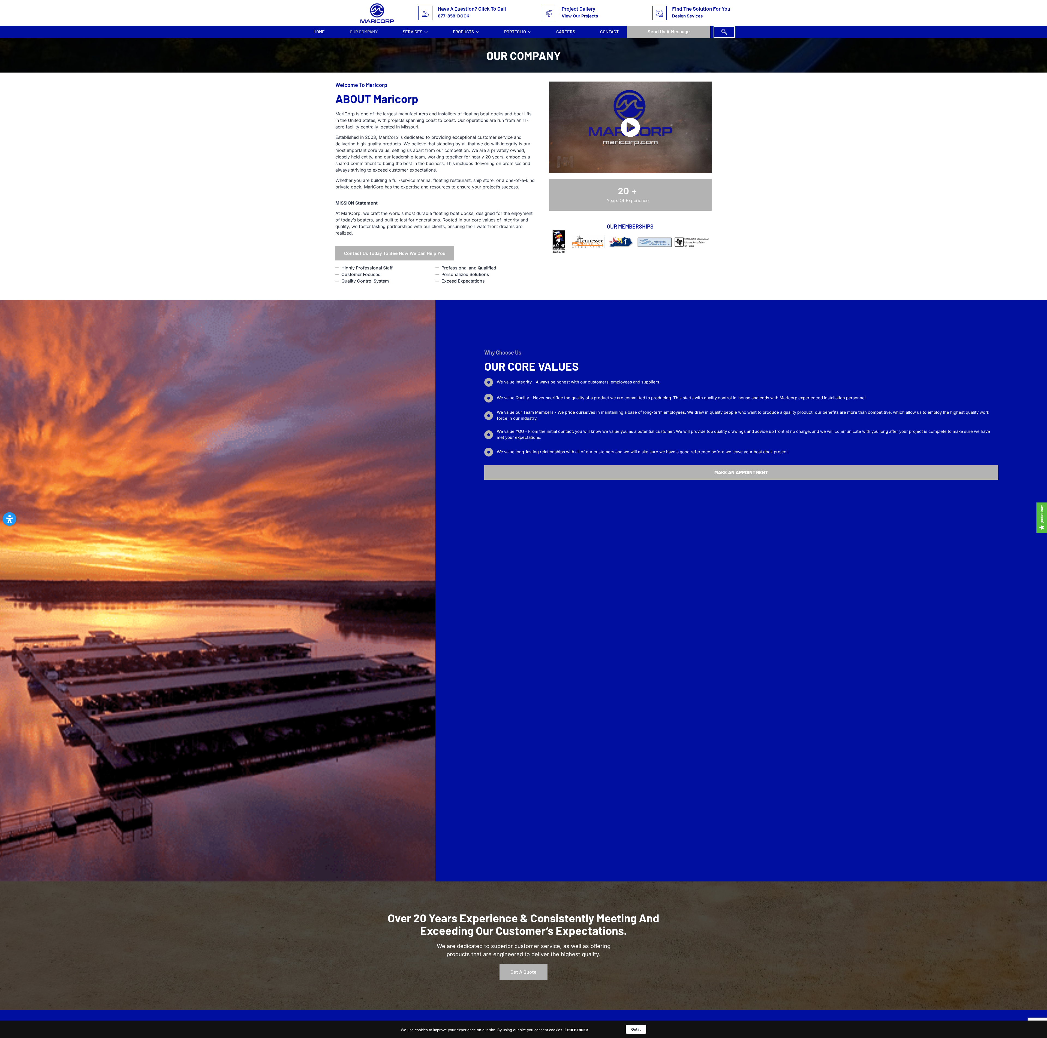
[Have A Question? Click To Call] (425, 13)
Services (412, 31)
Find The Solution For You (701, 8)
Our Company (364, 31)
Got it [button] (636, 1029)
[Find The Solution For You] (659, 13)
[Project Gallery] (549, 13)
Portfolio (515, 31)
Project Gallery (578, 8)
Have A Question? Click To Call (472, 8)
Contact (609, 31)
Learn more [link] (576, 1029)
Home (319, 31)
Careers (565, 31)
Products (463, 31)
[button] (724, 32)
